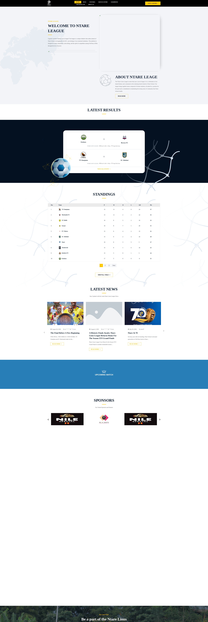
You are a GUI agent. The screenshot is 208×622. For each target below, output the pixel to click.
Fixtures (92, 2)
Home (78, 2)
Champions (114, 2)
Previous (95, 265)
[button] (48, 419)
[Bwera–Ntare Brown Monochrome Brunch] (128, 313)
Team (60, 205)
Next (114, 265)
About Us (91, 4)
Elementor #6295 (159, 333)
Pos (52, 205)
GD (140, 205)
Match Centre (103, 2)
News (84, 2)
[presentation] (44, 332)
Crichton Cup (80, 4)
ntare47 (89, 329)
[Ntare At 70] (90, 313)
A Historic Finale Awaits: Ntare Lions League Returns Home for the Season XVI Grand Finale (49, 335)
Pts (151, 205)
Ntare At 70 (79, 333)
